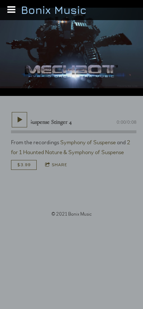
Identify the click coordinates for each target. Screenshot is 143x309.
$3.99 (24, 165)
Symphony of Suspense (88, 142)
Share (59, 165)
